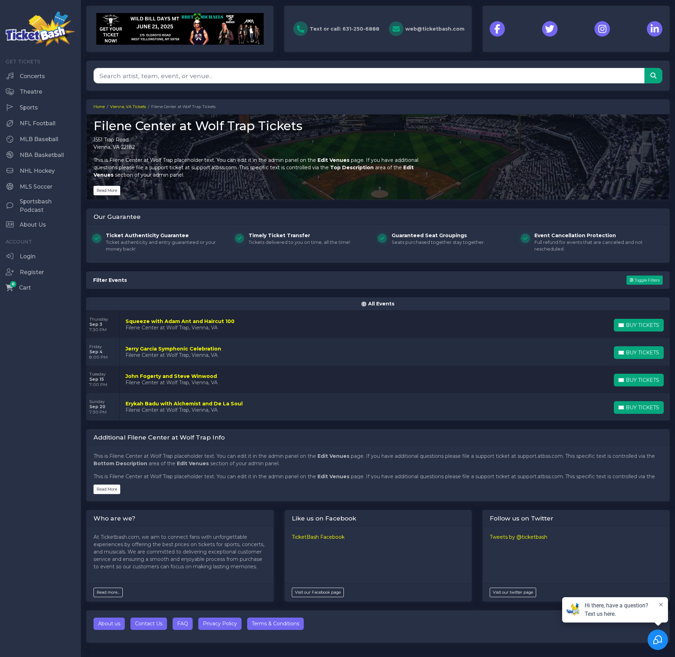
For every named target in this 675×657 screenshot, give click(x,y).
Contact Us (148, 623)
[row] (378, 324)
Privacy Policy (220, 623)
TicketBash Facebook (318, 537)
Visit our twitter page (513, 592)
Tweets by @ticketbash (518, 537)
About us (109, 623)
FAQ (182, 623)
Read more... (108, 592)
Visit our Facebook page (318, 592)
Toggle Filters (647, 280)
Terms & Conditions (275, 623)
